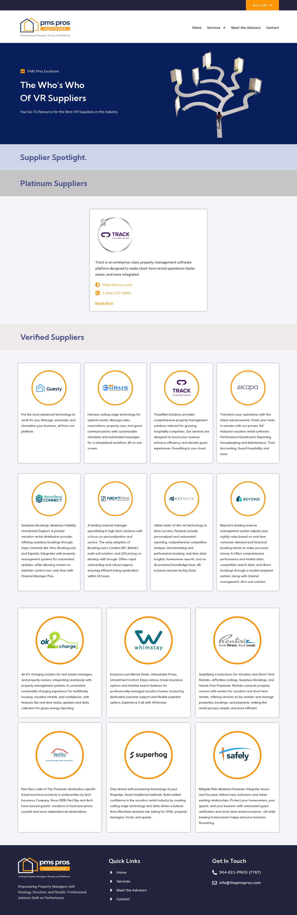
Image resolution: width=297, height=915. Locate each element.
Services (213, 28)
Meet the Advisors (246, 28)
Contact (272, 28)
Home (197, 28)
